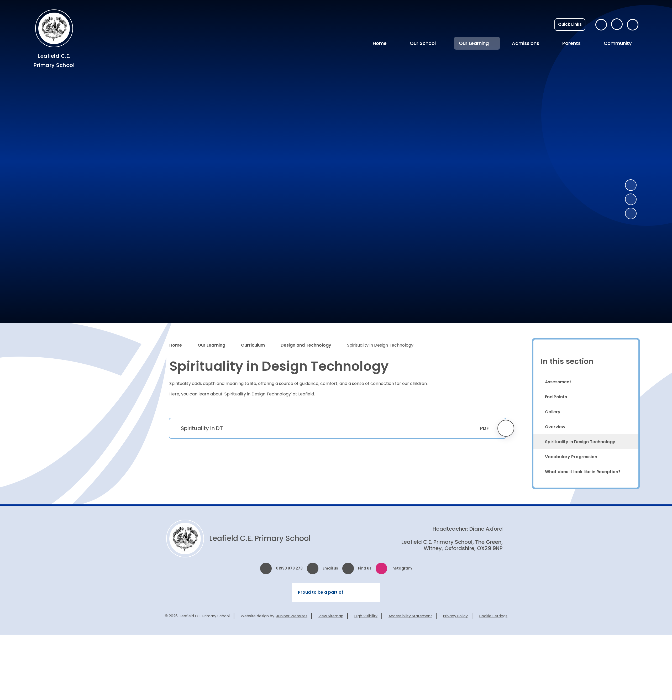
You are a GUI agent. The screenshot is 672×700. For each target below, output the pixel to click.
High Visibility (365, 616)
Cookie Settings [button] (493, 616)
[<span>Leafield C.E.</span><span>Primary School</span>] (54, 28)
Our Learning (211, 345)
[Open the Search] (632, 24)
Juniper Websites (291, 616)
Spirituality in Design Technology (380, 345)
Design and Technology (306, 345)
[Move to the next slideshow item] (631, 199)
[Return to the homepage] (185, 538)
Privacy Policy (455, 616)
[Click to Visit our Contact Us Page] (601, 25)
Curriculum (253, 345)
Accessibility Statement (410, 616)
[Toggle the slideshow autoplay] (631, 213)
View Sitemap (330, 616)
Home (175, 345)
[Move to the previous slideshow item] (631, 185)
